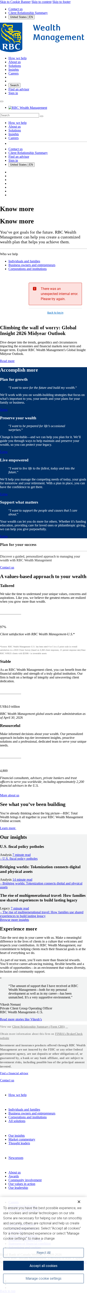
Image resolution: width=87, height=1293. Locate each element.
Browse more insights (14, 920)
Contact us (15, 9)
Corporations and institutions (27, 269)
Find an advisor (18, 89)
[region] (43, 1245)
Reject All (43, 1253)
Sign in (13, 93)
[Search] (41, 116)
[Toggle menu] (1, 101)
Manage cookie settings (43, 1278)
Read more (7, 361)
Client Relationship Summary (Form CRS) (38, 1026)
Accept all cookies (43, 1266)
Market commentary (21, 1139)
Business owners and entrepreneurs (31, 265)
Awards (13, 1176)
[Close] (79, 1201)
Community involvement (25, 1180)
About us (14, 126)
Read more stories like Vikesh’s (21, 1019)
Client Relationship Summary (28, 13)
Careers (13, 138)
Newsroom (15, 1158)
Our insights (16, 1135)
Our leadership (18, 1187)
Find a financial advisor (14, 1073)
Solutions (14, 130)
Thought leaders (19, 1143)
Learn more (8, 828)
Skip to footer (61, 2)
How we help (17, 123)
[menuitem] (43, 115)
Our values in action (21, 1184)
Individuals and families (24, 261)
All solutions (16, 1121)
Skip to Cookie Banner (15, 2)
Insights (13, 134)
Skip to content (41, 2)
